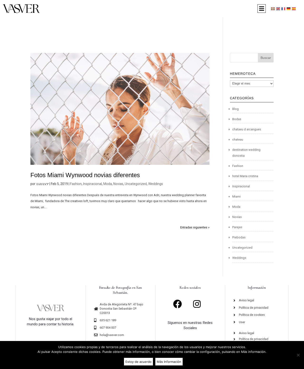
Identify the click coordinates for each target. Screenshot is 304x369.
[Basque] (273, 8)
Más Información (169, 362)
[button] (261, 8)
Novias (118, 184)
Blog (235, 109)
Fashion (76, 184)
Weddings (155, 184)
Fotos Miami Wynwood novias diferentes (85, 175)
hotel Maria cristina (245, 176)
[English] (278, 8)
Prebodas (239, 237)
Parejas (237, 227)
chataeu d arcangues (246, 129)
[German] (289, 8)
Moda (107, 184)
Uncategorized (136, 184)
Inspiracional (92, 184)
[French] (283, 8)
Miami (236, 196)
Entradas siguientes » (194, 227)
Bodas (236, 119)
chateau (237, 139)
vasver (42, 183)
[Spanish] (294, 8)
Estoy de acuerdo (138, 362)
